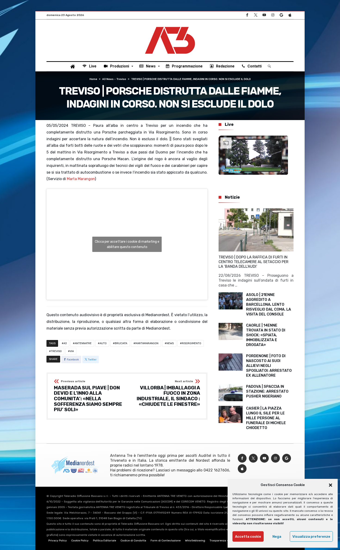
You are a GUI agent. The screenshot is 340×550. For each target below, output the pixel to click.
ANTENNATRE (83, 343)
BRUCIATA (121, 343)
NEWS (170, 343)
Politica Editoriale (104, 540)
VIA (72, 351)
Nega (276, 536)
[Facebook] (247, 15)
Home (93, 79)
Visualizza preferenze (311, 536)
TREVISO (56, 351)
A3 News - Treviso (114, 79)
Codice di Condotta (133, 540)
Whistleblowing (195, 540)
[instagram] (272, 15)
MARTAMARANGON (146, 343)
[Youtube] (264, 15)
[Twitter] (255, 15)
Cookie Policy (80, 540)
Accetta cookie (248, 536)
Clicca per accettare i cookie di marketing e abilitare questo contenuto (127, 244)
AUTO (103, 343)
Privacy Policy (57, 540)
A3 (65, 343)
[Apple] (290, 15)
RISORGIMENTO (191, 343)
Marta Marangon (81, 179)
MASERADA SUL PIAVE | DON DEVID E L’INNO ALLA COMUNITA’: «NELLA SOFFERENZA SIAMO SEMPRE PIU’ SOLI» (88, 396)
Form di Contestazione (166, 540)
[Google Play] (281, 15)
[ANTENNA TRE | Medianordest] (170, 26)
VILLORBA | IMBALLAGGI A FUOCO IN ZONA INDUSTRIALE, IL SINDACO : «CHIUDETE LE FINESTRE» (168, 393)
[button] (330, 485)
